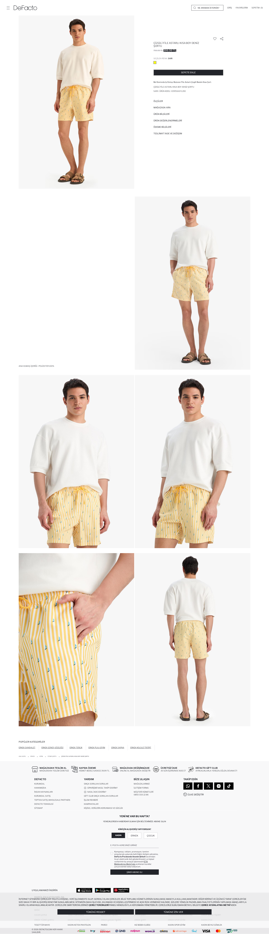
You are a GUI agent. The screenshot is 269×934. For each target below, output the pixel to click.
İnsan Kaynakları (43, 792)
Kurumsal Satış (42, 796)
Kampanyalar (91, 804)
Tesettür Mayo (42, 925)
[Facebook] (198, 786)
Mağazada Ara (162, 107)
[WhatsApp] (187, 786)
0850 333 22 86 (141, 795)
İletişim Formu (141, 788)
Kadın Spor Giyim (176, 925)
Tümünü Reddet (95, 912)
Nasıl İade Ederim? (96, 792)
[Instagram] (218, 786)
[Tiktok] (229, 786)
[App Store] (84, 890)
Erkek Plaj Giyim (96, 747)
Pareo (104, 925)
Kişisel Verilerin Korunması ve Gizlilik (103, 808)
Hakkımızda (40, 788)
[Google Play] (103, 890)
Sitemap (38, 808)
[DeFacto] (25, 7)
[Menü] (8, 8)
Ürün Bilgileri (161, 114)
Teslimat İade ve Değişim (167, 133)
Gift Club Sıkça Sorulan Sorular (101, 796)
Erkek (134, 835)
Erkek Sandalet (27, 747)
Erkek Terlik (76, 747)
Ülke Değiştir (196, 794)
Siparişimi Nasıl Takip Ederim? (102, 788)
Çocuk (151, 835)
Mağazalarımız (142, 784)
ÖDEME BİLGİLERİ (162, 127)
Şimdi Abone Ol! (134, 872)
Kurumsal (39, 784)
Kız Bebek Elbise (142, 925)
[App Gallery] (121, 890)
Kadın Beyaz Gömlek (211, 925)
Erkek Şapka (117, 747)
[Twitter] (208, 786)
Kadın (118, 835)
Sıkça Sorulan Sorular (96, 784)
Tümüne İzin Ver (173, 912)
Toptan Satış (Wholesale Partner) (52, 800)
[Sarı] (154, 62)
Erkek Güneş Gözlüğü (52, 747)
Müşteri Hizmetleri (143, 792)
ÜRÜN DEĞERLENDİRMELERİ (167, 120)
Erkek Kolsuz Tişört (140, 747)
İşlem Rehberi (91, 800)
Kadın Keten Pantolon (79, 925)
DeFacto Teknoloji (43, 804)
